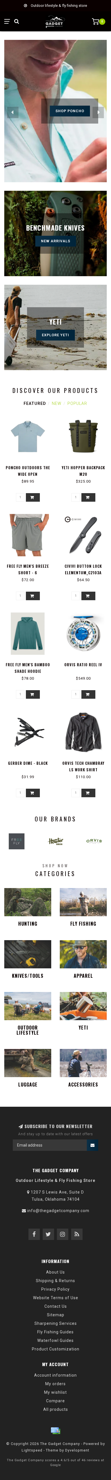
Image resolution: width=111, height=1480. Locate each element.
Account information (55, 1375)
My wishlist (55, 1392)
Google (55, 1465)
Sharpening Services (55, 1323)
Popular (77, 403)
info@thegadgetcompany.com (58, 1210)
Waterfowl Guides (55, 1340)
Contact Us (55, 1306)
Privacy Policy (55, 1289)
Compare (55, 1401)
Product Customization (55, 1349)
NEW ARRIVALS (55, 241)
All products (55, 1409)
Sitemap (55, 1315)
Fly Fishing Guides (55, 1332)
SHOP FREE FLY (69, 111)
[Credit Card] (55, 1430)
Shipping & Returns (55, 1280)
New (56, 403)
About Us (55, 1272)
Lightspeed (32, 1450)
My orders (55, 1383)
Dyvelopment (77, 1450)
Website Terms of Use (55, 1297)
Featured (35, 403)
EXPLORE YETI (55, 335)
